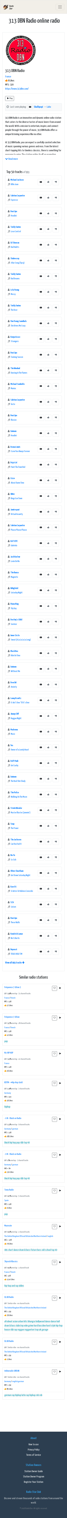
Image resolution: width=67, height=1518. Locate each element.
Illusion (14, 420)
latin (24, 1395)
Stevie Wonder (16, 808)
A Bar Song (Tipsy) (17, 263)
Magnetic (14, 577)
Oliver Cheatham (16, 871)
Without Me (15, 671)
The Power (15, 828)
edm (26, 1325)
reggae (20, 1329)
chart (10, 1250)
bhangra (31, 1321)
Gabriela (14, 546)
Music (13, 734)
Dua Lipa (13, 211)
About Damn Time (17, 483)
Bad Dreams (15, 279)
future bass (36, 1250)
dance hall (55, 1321)
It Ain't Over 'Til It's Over (20, 703)
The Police (14, 792)
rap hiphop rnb (32, 1395)
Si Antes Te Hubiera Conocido (22, 891)
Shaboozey (14, 258)
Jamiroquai (14, 510)
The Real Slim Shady (18, 781)
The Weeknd (15, 368)
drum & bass (24, 1250)
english (50, 1236)
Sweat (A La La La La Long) (21, 640)
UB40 (12, 494)
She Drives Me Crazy (18, 326)
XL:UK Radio (9, 1297)
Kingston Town (16, 498)
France (8, 76)
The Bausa (14, 572)
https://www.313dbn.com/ (17, 89)
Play (11, 98)
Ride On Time (15, 655)
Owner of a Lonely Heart (20, 750)
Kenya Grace (15, 337)
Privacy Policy (33, 1449)
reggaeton (29, 1329)
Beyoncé (13, 949)
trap (36, 1329)
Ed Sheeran (14, 243)
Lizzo (12, 478)
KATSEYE (13, 541)
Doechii (13, 682)
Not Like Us (15, 938)
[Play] (60, 988)
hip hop (13, 1142)
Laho (49, 107)
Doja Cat (13, 462)
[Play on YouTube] (30, 107)
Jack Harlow (15, 557)
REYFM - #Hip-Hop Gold (13, 1082)
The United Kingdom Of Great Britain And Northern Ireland (25, 1236)
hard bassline (40, 1325)
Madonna (14, 729)
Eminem (13, 431)
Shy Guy (14, 608)
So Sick (13, 860)
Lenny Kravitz (15, 698)
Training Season (17, 357)
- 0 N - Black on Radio (12, 1118)
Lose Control (16, 231)
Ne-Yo (12, 855)
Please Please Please (19, 530)
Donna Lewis (15, 447)
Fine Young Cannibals (18, 321)
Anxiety (14, 687)
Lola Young (14, 290)
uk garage (43, 1329)
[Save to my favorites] (54, 988)
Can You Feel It (16, 844)
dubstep (20, 1325)
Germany (7, 1093)
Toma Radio (9, 1190)
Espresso (14, 200)
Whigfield (14, 588)
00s (6, 1250)
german (15, 1129)
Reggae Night (16, 718)
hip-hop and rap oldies (14, 1286)
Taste (13, 404)
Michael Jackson (17, 180)
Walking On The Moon (19, 797)
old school (46, 1250)
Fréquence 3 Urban (11, 1017)
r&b (21, 1142)
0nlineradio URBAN (11, 1371)
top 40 (27, 1142)
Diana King (14, 604)
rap (15, 1329)
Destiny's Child (16, 620)
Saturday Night (17, 593)
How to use (33, 1444)
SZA (12, 902)
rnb (40, 1395)
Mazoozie (8, 1226)
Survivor (14, 624)
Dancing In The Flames (19, 373)
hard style (50, 1325)
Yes (11, 745)
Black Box (14, 651)
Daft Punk (14, 761)
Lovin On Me (15, 561)
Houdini (14, 216)
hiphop (7, 1107)
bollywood (40, 1321)
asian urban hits (20, 1321)
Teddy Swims (15, 227)
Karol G (13, 887)
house (7, 1329)
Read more (13, 159)
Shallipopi (38, 107)
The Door (14, 310)
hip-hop (59, 1325)
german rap (9, 1395)
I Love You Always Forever (20, 451)
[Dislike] (56, 182)
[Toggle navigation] (60, 7)
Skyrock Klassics (11, 1261)
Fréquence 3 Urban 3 (12, 987)
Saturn (13, 907)
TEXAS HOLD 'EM (16, 954)
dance (16, 1250)
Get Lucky (14, 765)
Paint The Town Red (18, 467)
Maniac (13, 388)
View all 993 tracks (13, 962)
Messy (13, 294)
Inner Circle (14, 635)
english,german (18, 1382)
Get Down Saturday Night (20, 875)
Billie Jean (14, 184)
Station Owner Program (33, 1476)
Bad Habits (15, 247)
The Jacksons (15, 839)
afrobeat (8, 1321)
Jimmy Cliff (14, 714)
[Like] (48, 182)
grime (30, 1325)
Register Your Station (33, 1482)
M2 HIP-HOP (8, 1053)
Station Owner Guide (33, 1471)
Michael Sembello (17, 384)
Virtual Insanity (17, 514)
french (13, 998)
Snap (12, 824)
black (6, 1142)
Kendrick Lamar (16, 934)
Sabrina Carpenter (17, 195)
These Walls (15, 922)
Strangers (15, 341)
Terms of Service (33, 1455)
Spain (6, 1200)
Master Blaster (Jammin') (20, 813)
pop (6, 1041)
